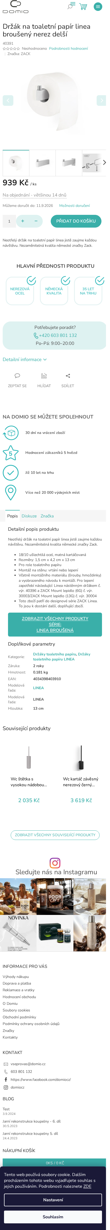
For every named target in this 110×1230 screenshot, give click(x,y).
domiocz (17, 1087)
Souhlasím (53, 1217)
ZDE (87, 1186)
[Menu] (98, 6)
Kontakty (10, 1037)
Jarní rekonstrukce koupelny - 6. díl (32, 1121)
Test (6, 1109)
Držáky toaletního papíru (54, 654)
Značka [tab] (47, 516)
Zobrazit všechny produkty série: (55, 624)
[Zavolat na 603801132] (74, 10)
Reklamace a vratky (18, 990)
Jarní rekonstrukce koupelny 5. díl (30, 1133)
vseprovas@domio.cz (28, 1063)
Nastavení (53, 1200)
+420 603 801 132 (58, 335)
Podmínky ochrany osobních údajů (31, 1023)
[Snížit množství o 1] (36, 221)
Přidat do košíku (76, 221)
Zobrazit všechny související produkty (55, 835)
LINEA (38, 688)
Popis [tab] (12, 516)
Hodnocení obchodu (19, 996)
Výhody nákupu (16, 976)
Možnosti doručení (74, 205)
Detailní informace (22, 359)
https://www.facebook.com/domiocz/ (41, 1079)
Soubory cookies (16, 1010)
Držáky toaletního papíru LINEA (61, 657)
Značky (8, 1030)
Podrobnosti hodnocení (68, 48)
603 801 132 (21, 1071)
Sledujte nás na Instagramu (56, 872)
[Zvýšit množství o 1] (22, 221)
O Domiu (10, 1003)
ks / (55, 1163)
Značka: (18, 53)
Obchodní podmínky (19, 1017)
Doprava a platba (17, 983)
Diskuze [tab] (29, 516)
